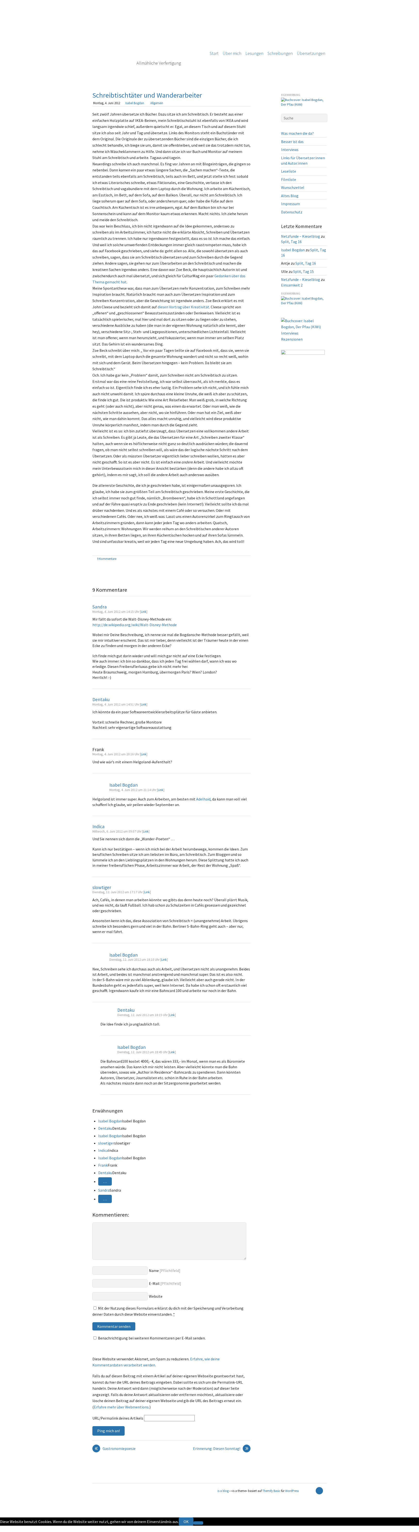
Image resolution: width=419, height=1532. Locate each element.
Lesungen (254, 53)
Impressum (290, 203)
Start (214, 53)
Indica (98, 826)
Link (143, 612)
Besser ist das (292, 141)
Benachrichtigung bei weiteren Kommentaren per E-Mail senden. (152, 1338)
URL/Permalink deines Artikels (117, 1418)
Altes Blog (289, 195)
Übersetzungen (311, 53)
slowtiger (101, 887)
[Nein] (198, 1523)
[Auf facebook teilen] (242, 559)
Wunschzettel (292, 187)
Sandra (99, 607)
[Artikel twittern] (248, 559)
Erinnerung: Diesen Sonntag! (220, 1449)
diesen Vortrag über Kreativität (183, 306)
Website (155, 1296)
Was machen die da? (297, 133)
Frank (103, 1165)
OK (186, 1521)
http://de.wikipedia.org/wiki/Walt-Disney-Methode (134, 624)
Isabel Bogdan (134, 103)
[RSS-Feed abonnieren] (311, 1491)
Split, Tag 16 (291, 241)
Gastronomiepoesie (115, 1449)
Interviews (289, 149)
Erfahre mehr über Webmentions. (121, 1407)
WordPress (292, 1491)
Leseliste (288, 171)
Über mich (232, 53)
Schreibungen (280, 53)
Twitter (6, 1528)
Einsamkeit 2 (292, 285)
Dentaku (101, 699)
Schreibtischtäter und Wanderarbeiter (147, 95)
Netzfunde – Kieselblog (300, 236)
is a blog (146, 41)
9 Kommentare (106, 559)
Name (154, 1270)
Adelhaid (203, 799)
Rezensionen (292, 339)
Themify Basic (271, 1491)
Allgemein (156, 103)
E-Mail (154, 1283)
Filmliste (288, 179)
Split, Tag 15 (303, 271)
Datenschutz (291, 212)
